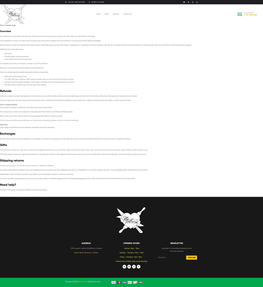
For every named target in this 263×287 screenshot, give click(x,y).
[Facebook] (184, 2)
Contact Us (127, 14)
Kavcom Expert (175, 281)
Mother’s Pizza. (82, 281)
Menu (107, 14)
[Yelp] (197, 2)
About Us (116, 14)
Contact (96, 252)
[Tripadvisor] (188, 2)
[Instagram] (193, 2)
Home (98, 14)
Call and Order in (249, 13)
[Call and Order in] (240, 14)
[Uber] (129, 266)
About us (88, 252)
